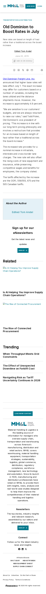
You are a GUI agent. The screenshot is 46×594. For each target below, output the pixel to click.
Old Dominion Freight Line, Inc (19, 79)
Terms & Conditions (22, 580)
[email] (32, 70)
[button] (5, 6)
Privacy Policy (8, 580)
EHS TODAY (15, 560)
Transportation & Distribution (17, 20)
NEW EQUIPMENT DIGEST (23, 563)
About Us (6, 575)
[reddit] (27, 70)
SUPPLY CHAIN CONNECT (23, 566)
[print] (42, 70)
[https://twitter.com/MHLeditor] (26, 549)
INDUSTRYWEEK (29, 560)
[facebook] (14, 70)
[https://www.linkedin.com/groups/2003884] (22, 549)
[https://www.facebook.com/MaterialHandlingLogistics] (19, 549)
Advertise (15, 575)
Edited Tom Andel (23, 51)
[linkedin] (18, 70)
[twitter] (23, 70)
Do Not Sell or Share (28, 575)
